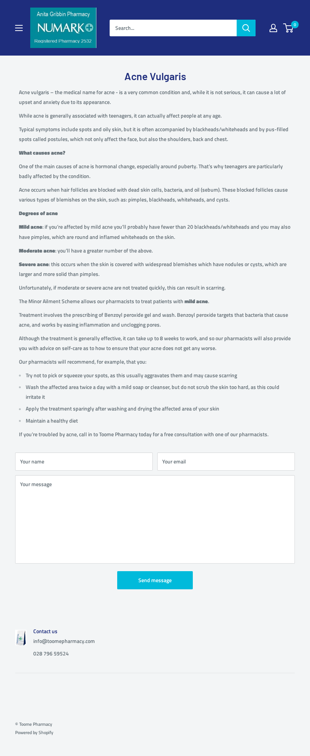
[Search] (246, 28)
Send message (155, 580)
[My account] (273, 28)
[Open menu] (19, 28)
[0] (288, 28)
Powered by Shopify (34, 732)
